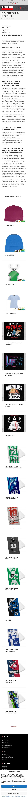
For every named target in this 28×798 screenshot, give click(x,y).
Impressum (23, 796)
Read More (14, 726)
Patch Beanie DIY (10, 255)
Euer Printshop (5, 742)
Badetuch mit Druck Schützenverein (11, 650)
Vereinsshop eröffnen (7, 745)
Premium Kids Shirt (11, 313)
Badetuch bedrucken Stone (13, 528)
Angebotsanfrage (6, 756)
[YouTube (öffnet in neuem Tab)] (15, 3)
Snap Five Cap (9, 226)
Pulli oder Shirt (6, 29)
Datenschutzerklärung (6, 796)
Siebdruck (4, 766)
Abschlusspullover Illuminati (11, 436)
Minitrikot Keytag (10, 284)
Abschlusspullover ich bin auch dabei (13, 343)
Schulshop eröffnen (6, 744)
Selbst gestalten (6, 747)
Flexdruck (4, 768)
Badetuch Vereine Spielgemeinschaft (11, 712)
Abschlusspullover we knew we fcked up (14, 374)
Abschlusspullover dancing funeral (14, 405)
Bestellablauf (5, 754)
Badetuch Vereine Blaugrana (10, 681)
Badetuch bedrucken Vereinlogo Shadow (11, 558)
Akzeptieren (14, 786)
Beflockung (4, 769)
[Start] (1, 18)
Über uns (4, 759)
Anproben (4, 739)
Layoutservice (6, 30)
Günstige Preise (6, 32)
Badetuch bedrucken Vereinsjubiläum (11, 588)
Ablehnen (14, 789)
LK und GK (5, 27)
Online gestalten (7, 26)
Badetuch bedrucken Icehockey (11, 619)
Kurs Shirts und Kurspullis (9, 18)
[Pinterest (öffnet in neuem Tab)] (12, 3)
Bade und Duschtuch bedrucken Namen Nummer (13, 467)
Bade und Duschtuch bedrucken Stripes (11, 498)
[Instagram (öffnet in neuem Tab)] (14, 3)
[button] (26, 771)
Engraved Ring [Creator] (13, 196)
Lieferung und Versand (7, 757)
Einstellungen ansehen (14, 793)
